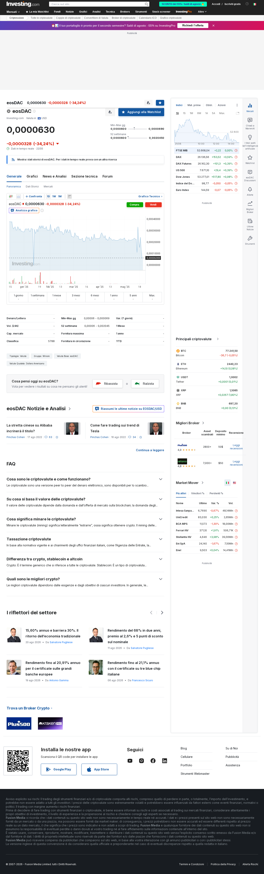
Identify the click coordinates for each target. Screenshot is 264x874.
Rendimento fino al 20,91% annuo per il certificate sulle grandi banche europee (53, 668)
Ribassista (111, 383)
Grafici (32, 176)
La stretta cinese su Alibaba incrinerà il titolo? (29, 428)
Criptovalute (16, 17)
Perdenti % (216, 493)
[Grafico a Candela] (10, 196)
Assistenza (233, 765)
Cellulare (187, 756)
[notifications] (247, 4)
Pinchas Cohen (16, 437)
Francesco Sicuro (142, 680)
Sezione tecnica (84, 176)
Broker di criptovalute (124, 17)
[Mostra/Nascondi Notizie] (69, 196)
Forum (108, 176)
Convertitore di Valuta (96, 17)
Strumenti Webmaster (195, 773)
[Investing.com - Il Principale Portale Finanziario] (23, 4)
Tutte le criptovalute (42, 17)
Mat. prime (194, 105)
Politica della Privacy (223, 864)
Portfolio (186, 765)
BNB (183, 403)
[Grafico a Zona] (18, 196)
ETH (183, 364)
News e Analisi (54, 176)
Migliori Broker (188, 423)
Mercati (48, 186)
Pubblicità (232, 756)
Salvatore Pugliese (61, 642)
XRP (183, 390)
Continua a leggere (150, 450)
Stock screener (161, 11)
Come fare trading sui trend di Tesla (114, 428)
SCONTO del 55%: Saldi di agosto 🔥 (183, 4)
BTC (183, 350)
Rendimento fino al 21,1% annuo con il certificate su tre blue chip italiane (134, 668)
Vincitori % (197, 493)
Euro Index (182, 190)
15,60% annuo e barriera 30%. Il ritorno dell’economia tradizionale (53, 633)
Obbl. (209, 105)
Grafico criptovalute (171, 17)
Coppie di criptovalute (68, 17)
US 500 (180, 170)
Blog (184, 748)
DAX (179, 157)
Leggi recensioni (236, 447)
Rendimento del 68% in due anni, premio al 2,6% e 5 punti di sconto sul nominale (135, 636)
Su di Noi (232, 748)
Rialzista (148, 383)
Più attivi (181, 493)
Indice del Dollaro (186, 183)
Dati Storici (32, 186)
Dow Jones (183, 176)
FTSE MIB (181, 150)
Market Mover (187, 483)
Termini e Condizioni (191, 864)
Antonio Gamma (58, 680)
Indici (179, 105)
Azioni (221, 105)
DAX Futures (183, 163)
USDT (184, 377)
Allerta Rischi (250, 864)
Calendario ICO (148, 17)
